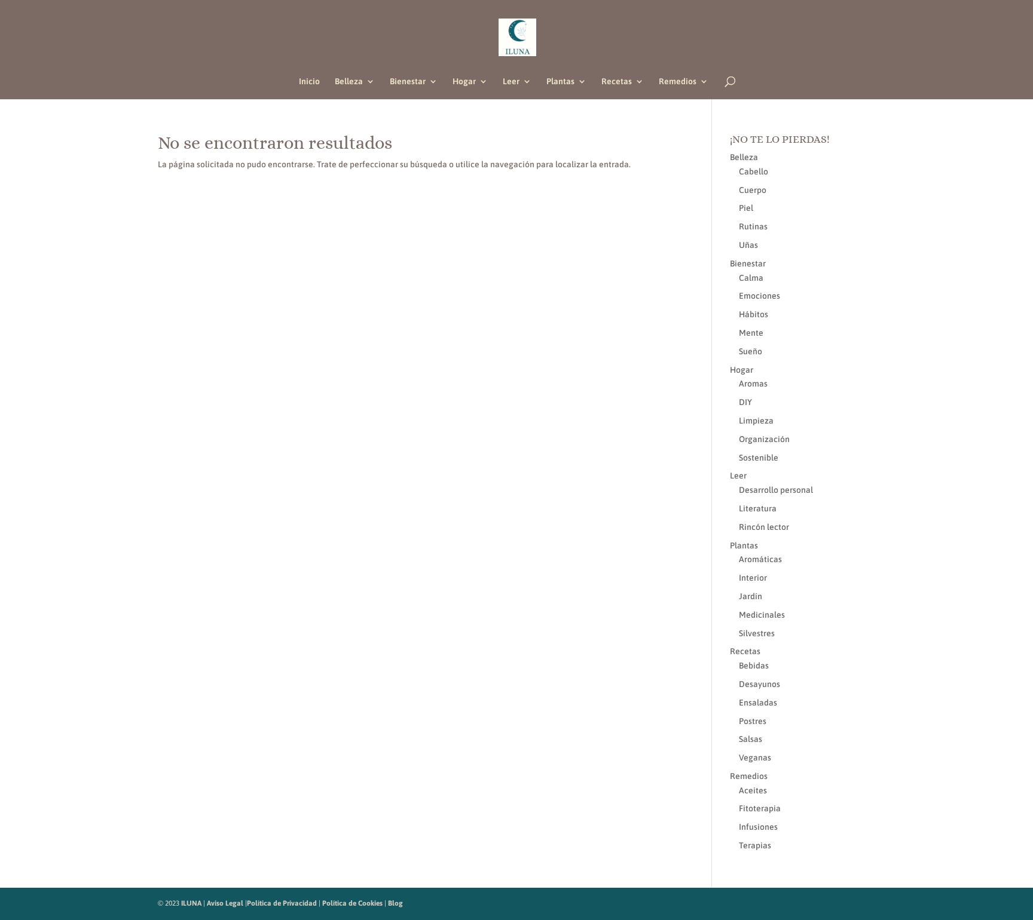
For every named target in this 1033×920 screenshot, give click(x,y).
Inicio (309, 81)
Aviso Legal (225, 903)
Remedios (677, 81)
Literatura (758, 508)
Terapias (755, 845)
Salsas (750, 739)
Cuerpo (752, 190)
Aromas (753, 383)
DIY (745, 402)
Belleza (349, 81)
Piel (746, 208)
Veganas (755, 757)
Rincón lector (764, 527)
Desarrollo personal (776, 490)
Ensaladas (758, 702)
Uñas (748, 245)
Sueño (750, 351)
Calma (751, 278)
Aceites (753, 790)
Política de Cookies (352, 903)
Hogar (464, 81)
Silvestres (757, 633)
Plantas (560, 81)
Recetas (616, 81)
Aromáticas (760, 559)
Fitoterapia (760, 808)
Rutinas (753, 226)
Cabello (753, 171)
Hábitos (753, 314)
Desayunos (759, 684)
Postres (752, 721)
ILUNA (191, 903)
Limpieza (756, 420)
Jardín (750, 596)
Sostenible (758, 457)
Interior (753, 577)
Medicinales (762, 615)
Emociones (759, 295)
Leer (511, 81)
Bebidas (754, 665)
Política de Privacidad (282, 903)
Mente (751, 333)
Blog (395, 903)
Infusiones (758, 827)
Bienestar (408, 81)
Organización (764, 439)
